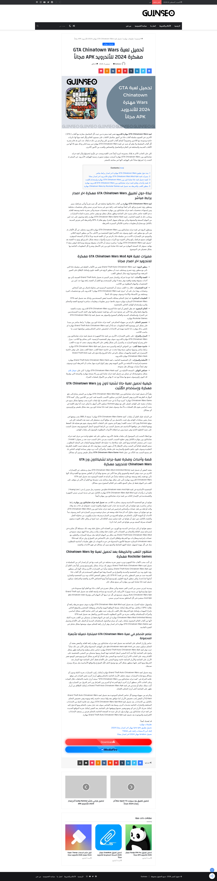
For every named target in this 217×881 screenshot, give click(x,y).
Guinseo (118, 64)
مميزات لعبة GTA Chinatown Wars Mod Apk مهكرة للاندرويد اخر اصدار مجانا (119, 176)
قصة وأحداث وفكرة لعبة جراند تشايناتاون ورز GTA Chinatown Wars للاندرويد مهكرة (117, 183)
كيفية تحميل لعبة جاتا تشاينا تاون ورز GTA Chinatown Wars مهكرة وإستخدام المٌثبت (117, 180)
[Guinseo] (158, 13)
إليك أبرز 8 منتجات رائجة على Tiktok (137, 731)
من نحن (128, 26)
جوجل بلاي (72, 370)
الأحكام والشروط (165, 26)
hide (121, 168)
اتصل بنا (153, 26)
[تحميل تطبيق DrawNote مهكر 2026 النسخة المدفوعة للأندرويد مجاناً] (108, 837)
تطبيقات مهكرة (128, 39)
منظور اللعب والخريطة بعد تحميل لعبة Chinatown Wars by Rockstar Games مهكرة (117, 186)
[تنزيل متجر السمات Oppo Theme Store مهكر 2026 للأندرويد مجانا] (78, 837)
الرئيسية (177, 26)
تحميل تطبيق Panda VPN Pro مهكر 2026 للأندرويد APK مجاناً (139, 854)
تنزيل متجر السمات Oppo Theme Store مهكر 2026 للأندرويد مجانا (127, 2)
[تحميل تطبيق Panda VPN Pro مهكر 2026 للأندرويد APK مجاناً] (138, 837)
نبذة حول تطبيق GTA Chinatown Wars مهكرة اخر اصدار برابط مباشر (123, 173)
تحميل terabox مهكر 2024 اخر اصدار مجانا (134, 734)
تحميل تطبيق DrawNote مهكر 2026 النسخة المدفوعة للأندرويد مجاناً (109, 855)
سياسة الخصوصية (141, 26)
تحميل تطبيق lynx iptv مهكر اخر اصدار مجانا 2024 (131, 727)
